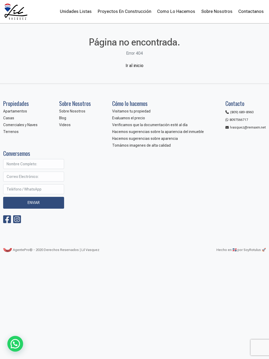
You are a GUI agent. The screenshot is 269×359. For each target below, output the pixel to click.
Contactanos (251, 11)
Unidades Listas (76, 11)
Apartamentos (15, 111)
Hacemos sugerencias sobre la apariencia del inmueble (158, 132)
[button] (15, 344)
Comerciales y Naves (20, 125)
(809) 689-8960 (242, 112)
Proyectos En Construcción (124, 11)
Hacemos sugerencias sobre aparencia (145, 138)
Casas (8, 118)
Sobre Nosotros (216, 11)
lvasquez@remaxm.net (248, 127)
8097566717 (239, 120)
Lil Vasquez (15, 11)
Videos (65, 125)
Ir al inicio (134, 65)
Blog (62, 118)
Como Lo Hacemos (176, 11)
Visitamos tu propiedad (131, 111)
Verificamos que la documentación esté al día (150, 125)
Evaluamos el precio (128, 118)
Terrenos (11, 132)
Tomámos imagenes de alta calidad (141, 145)
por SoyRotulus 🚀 (251, 250)
